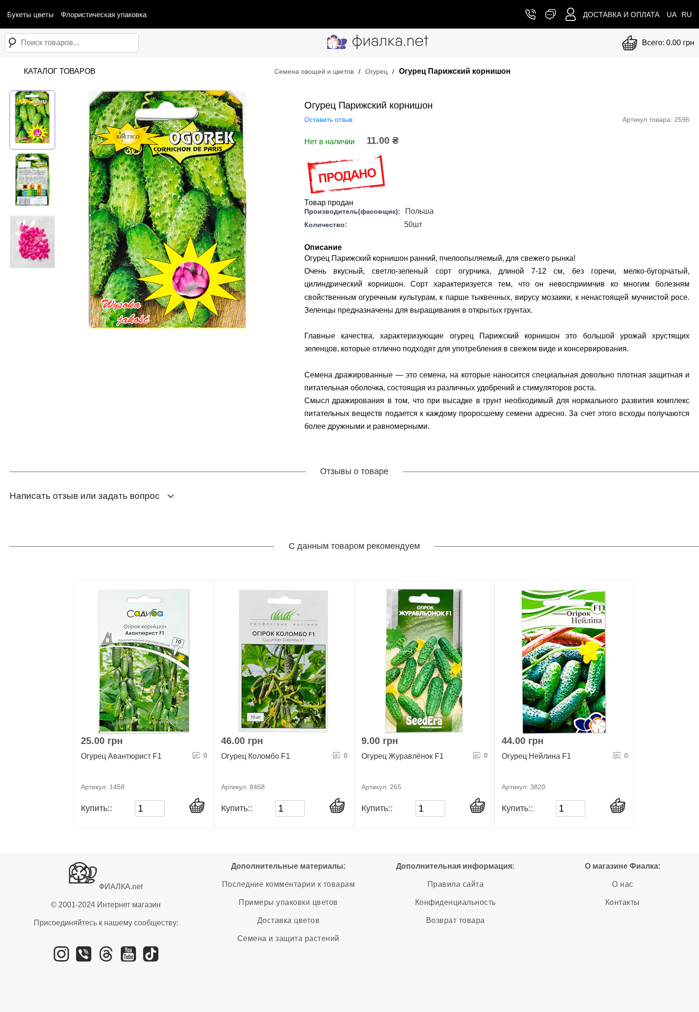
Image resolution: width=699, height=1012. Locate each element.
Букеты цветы (30, 14)
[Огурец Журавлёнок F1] (424, 661)
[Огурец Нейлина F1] (565, 661)
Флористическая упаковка (103, 14)
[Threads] (106, 957)
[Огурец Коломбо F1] (284, 661)
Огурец (376, 71)
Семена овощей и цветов (314, 71)
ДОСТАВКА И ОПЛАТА (621, 14)
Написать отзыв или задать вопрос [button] (85, 496)
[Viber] (83, 957)
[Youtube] (128, 957)
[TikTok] (150, 957)
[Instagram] (61, 957)
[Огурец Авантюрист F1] (144, 661)
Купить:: (96, 808)
